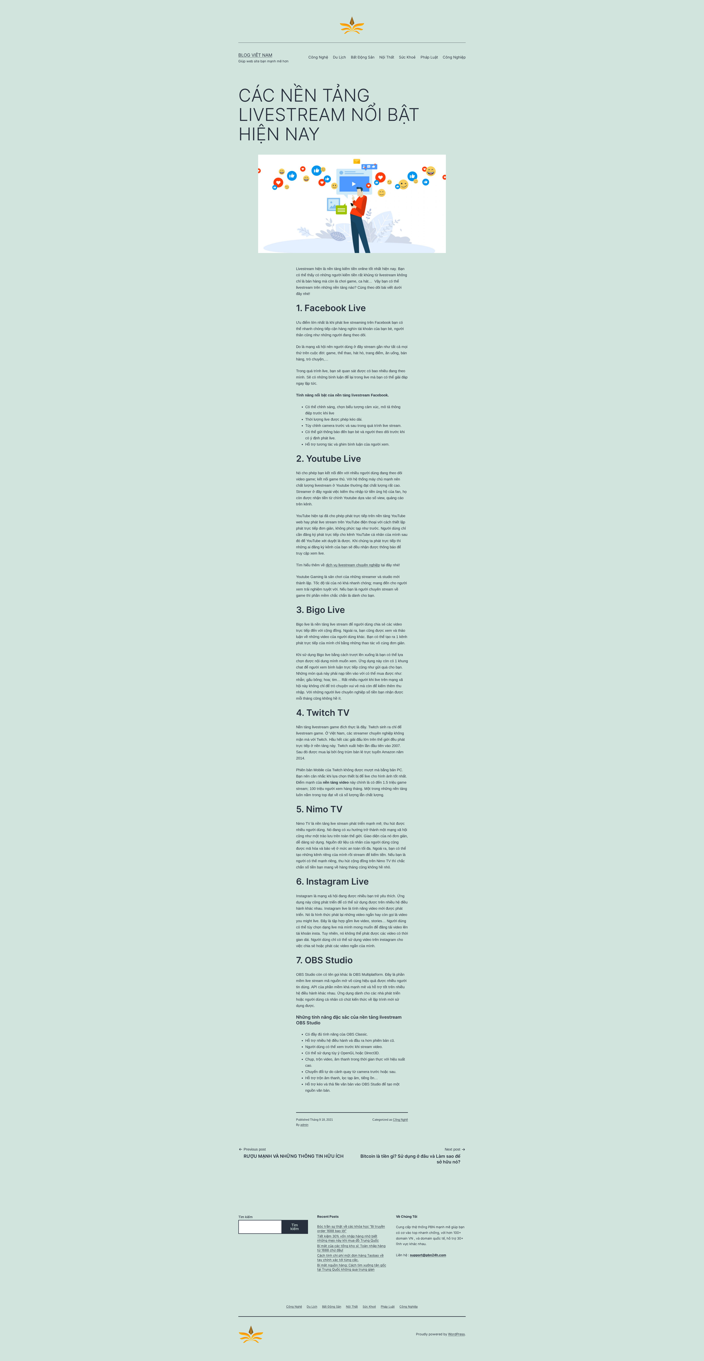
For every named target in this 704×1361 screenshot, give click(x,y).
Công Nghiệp (454, 57)
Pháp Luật (429, 57)
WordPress (456, 1334)
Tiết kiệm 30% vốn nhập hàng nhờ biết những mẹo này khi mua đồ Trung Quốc (348, 1238)
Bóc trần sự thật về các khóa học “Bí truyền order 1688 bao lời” (351, 1229)
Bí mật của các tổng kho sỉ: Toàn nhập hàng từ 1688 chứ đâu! (351, 1248)
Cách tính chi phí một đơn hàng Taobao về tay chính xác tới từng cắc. (350, 1257)
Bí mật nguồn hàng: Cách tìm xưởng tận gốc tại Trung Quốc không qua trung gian (351, 1267)
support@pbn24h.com (428, 1255)
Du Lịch (339, 57)
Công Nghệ (318, 57)
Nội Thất (386, 57)
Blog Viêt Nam (255, 55)
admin (304, 1124)
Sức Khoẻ (407, 57)
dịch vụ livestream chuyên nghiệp (353, 565)
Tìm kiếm (245, 1217)
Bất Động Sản (363, 57)
